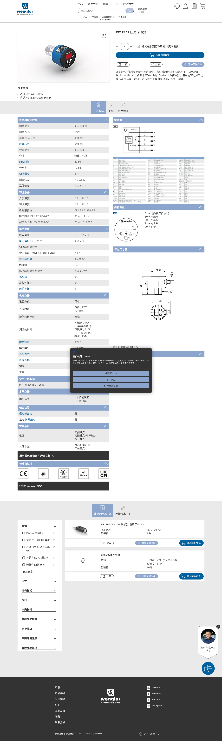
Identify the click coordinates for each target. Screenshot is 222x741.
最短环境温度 (29, 647)
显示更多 (27, 571)
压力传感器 (121, 17)
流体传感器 (107, 17)
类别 (24, 526)
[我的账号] (185, 7)
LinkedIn (155, 687)
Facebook (156, 693)
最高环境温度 (29, 638)
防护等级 (27, 628)
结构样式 (27, 590)
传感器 (95, 17)
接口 (24, 600)
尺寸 (24, 581)
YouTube (155, 699)
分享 (157, 64)
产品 (85, 17)
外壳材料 (27, 609)
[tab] (63, 120)
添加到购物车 (163, 55)
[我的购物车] (203, 7)
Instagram (156, 705)
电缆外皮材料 (29, 619)
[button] (177, 6)
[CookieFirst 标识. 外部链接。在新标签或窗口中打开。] (74, 352)
